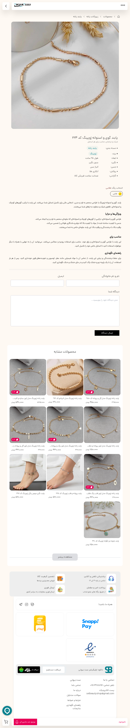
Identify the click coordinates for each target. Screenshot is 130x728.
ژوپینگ (93, 153)
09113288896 (96, 685)
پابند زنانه (77, 16)
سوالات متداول (74, 695)
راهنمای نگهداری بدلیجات (73, 707)
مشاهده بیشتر (65, 557)
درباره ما (77, 690)
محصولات (107, 16)
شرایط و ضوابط (74, 700)
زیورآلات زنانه (92, 16)
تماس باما (76, 685)
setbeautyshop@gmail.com (100, 693)
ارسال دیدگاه (107, 332)
